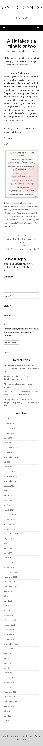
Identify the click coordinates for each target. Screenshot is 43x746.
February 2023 (10, 515)
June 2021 (8, 601)
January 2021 (9, 625)
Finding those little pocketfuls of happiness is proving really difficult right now (21, 403)
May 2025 (8, 438)
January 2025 (9, 443)
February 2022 (10, 563)
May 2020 (8, 663)
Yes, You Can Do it (21, 10)
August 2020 (9, 649)
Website (7, 315)
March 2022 (9, 558)
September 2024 (11, 457)
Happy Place (16, 213)
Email (7, 306)
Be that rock (26, 206)
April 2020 (8, 668)
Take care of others (26, 219)
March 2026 (9, 424)
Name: (7, 296)
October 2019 (9, 697)
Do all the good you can (21, 209)
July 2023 (7, 491)
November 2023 (10, 476)
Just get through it (29, 213)
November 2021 (10, 577)
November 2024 (10, 448)
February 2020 (10, 678)
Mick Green (32, 51)
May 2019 (7, 721)
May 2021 (8, 606)
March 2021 (9, 615)
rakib (25, 739)
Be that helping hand (12, 206)
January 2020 (9, 682)
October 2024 (9, 452)
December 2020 (10, 630)
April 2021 (8, 610)
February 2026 (10, 428)
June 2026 (8, 419)
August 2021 (9, 591)
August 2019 (9, 706)
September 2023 (11, 481)
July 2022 (7, 543)
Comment (8, 277)
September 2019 (10, 701)
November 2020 (10, 634)
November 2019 (10, 692)
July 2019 (7, 711)
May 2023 (8, 500)
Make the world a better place (16, 216)
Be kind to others (13, 203)
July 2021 (7, 596)
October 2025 (9, 433)
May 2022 (8, 553)
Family (34, 209)
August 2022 (9, 539)
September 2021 (11, 586)
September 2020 (11, 644)
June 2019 (8, 716)
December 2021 (10, 572)
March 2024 (9, 467)
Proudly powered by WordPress (17, 736)
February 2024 (10, 471)
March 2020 (9, 673)
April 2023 (8, 505)
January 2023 (9, 519)
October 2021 (9, 582)
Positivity (13, 219)
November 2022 (10, 524)
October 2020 (9, 639)
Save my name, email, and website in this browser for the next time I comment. (21, 332)
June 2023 (8, 495)
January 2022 (9, 567)
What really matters (25, 223)
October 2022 (9, 529)
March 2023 (9, 510)
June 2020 (8, 658)
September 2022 (11, 534)
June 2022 (8, 548)
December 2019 (10, 687)
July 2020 (7, 654)
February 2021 (10, 620)
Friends (7, 213)
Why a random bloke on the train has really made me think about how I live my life (21, 368)
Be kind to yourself (29, 203)
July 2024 (7, 462)
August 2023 (9, 486)
